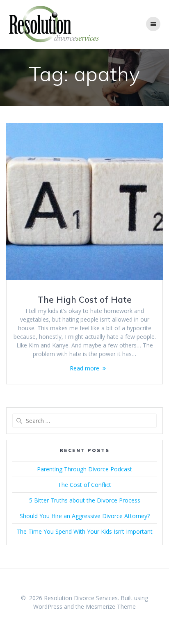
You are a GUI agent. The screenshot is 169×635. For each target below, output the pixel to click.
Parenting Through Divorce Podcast (84, 469)
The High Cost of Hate (85, 299)
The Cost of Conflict (84, 485)
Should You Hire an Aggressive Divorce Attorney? (85, 516)
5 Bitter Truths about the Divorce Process (84, 500)
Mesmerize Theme (111, 606)
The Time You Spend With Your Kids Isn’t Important (84, 531)
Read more (84, 368)
